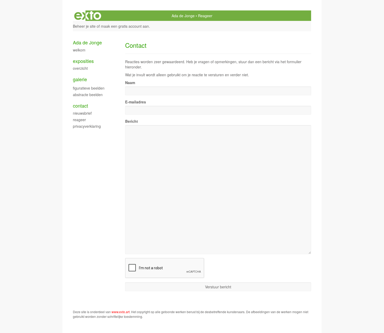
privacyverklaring (87, 126)
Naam (130, 82)
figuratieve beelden (88, 88)
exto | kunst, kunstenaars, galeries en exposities (87, 15)
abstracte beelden (88, 94)
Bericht (131, 121)
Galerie (80, 79)
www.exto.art (121, 311)
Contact (80, 105)
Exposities (83, 61)
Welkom (79, 49)
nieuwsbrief (82, 113)
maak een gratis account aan (125, 26)
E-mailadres (135, 101)
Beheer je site (84, 26)
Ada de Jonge (183, 15)
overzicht (80, 68)
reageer (79, 119)
